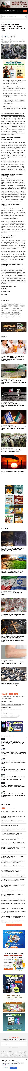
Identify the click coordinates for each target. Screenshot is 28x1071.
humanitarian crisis (18, 40)
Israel (2, 41)
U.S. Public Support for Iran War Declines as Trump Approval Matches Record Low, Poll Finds (11, 871)
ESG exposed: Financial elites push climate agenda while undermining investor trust (12, 571)
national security (12, 41)
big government (13, 39)
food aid (7, 40)
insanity (23, 40)
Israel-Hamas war (7, 41)
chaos (21, 39)
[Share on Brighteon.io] (5, 36)
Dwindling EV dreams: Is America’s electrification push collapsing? (10, 684)
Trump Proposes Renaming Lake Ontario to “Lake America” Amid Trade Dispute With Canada (11, 834)
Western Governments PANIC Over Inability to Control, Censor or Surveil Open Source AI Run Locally (13, 762)
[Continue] (25, 1044)
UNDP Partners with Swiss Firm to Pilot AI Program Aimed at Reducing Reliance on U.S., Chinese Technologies (13, 875)
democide (3, 40)
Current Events (8, 21)
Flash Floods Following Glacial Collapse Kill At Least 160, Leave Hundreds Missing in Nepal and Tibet (13, 848)
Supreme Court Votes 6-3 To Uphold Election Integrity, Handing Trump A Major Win (12, 857)
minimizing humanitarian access (17, 223)
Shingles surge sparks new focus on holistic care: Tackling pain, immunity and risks (12, 662)
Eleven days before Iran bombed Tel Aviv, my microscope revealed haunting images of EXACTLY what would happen (12, 550)
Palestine (20, 41)
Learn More (6, 1067)
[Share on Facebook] (8, 36)
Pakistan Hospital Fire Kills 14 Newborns (9, 825)
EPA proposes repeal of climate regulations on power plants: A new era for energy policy (13, 472)
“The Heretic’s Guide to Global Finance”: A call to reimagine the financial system (13, 615)
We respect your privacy (14, 1047)
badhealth (9, 39)
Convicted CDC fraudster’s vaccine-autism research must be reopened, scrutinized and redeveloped (13, 862)
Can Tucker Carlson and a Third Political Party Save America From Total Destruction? (13, 770)
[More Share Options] (15, 36)
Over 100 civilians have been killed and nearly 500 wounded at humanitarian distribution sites (13, 123)
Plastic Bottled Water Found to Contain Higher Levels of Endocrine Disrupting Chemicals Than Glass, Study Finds (13, 900)
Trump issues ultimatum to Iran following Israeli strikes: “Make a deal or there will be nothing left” (13, 428)
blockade (18, 39)
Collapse (23, 39)
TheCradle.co (4, 288)
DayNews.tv (4, 294)
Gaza (10, 40)
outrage (17, 41)
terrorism (23, 41)
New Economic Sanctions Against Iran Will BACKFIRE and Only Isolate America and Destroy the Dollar (13, 795)
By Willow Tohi (3, 32)
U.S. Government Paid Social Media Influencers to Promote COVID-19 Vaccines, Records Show (13, 839)
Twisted (2, 42)
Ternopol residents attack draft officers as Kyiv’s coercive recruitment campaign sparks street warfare (13, 917)
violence (5, 42)
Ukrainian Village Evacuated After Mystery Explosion (12, 908)
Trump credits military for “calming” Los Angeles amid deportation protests (11, 450)
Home (2, 21)
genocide (12, 40)
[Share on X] (11, 36)
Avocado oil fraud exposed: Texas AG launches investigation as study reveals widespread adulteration (12, 866)
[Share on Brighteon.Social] (2, 36)
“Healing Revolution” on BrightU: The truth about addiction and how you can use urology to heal (13, 382)
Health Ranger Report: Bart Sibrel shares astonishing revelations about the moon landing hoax (13, 405)
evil (5, 40)
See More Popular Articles (14, 925)
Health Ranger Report (6, 736)
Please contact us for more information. (9, 717)
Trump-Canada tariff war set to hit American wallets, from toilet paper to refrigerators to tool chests (13, 880)
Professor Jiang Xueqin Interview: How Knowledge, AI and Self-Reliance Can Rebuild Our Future (13, 787)
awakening (5, 39)
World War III (9, 42)
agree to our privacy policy (8, 1064)
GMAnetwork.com (5, 291)
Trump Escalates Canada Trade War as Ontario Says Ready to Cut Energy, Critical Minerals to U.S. (13, 912)
